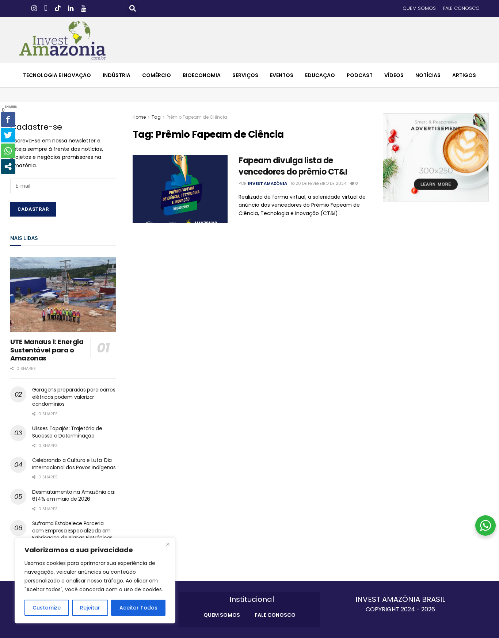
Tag (156, 117)
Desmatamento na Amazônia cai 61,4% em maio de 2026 (73, 495)
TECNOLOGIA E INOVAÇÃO (57, 75)
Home (139, 117)
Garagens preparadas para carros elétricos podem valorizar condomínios (73, 397)
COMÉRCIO (156, 75)
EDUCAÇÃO (320, 75)
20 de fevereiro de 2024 (320, 183)
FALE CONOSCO (461, 8)
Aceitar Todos (138, 607)
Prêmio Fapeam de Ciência (197, 117)
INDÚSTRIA (116, 75)
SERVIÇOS (245, 75)
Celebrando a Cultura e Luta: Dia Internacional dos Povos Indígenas (74, 463)
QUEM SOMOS (419, 8)
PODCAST (360, 75)
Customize (47, 607)
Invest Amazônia (267, 183)
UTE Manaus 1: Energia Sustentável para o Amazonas (46, 350)
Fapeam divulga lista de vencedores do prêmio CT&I (293, 166)
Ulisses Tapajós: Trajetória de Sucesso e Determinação (67, 432)
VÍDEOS (394, 75)
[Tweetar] (8, 135)
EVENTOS (281, 75)
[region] (95, 580)
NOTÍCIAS (428, 75)
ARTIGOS (464, 75)
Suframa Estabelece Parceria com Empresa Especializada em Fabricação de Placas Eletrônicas (72, 530)
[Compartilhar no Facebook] (8, 119)
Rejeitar (90, 607)
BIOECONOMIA (202, 75)
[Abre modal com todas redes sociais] (8, 166)
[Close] (167, 544)
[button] (133, 9)
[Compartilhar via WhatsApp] (8, 151)
